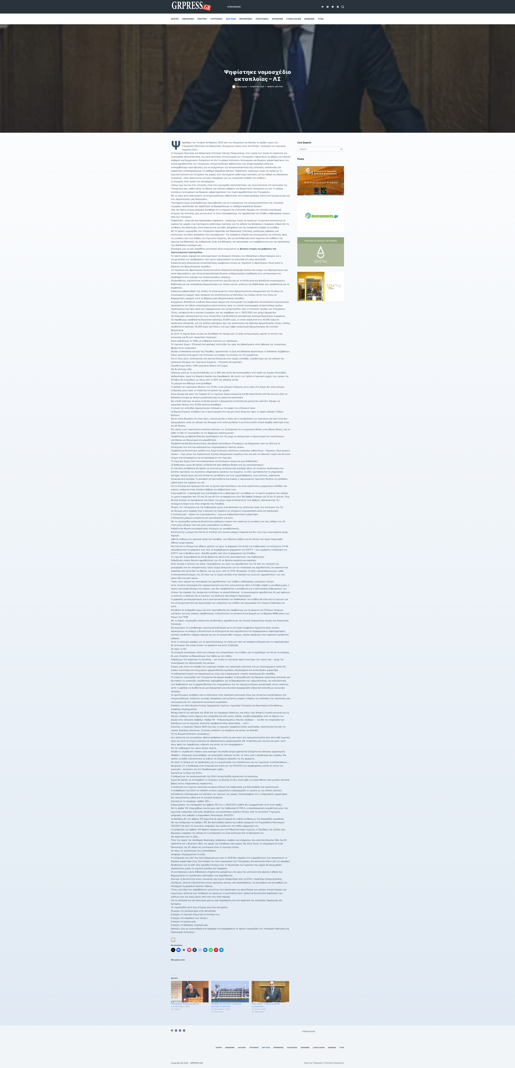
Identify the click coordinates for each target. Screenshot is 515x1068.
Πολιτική (202, 19)
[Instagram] (333, 7)
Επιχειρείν (277, 19)
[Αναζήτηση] (342, 7)
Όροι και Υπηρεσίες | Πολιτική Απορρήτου (324, 1063)
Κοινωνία (309, 19)
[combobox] (318, 149)
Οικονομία (188, 19)
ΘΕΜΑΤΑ (270, 87)
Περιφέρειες (245, 19)
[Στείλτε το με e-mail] (173, 940)
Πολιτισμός (262, 19)
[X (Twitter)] (327, 7)
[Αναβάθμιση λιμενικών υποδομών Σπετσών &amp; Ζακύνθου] (230, 991)
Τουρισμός (216, 19)
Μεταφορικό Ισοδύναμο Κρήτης (185, 1004)
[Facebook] (322, 7)
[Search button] (341, 149)
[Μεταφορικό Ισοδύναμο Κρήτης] (190, 991)
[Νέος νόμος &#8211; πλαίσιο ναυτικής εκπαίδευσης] (270, 991)
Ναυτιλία (231, 19)
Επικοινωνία (234, 7)
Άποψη (175, 19)
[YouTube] (338, 7)
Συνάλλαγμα (293, 19)
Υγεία (321, 19)
